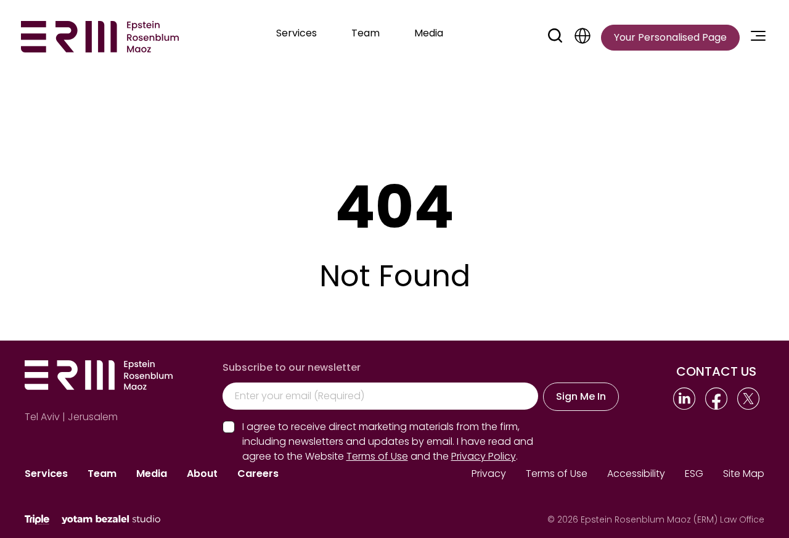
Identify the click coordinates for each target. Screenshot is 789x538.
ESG (694, 473)
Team (102, 473)
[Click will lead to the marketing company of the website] (37, 520)
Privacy (489, 473)
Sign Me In (581, 396)
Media (151, 473)
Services (46, 473)
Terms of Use (556, 473)
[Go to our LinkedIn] (684, 398)
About (202, 473)
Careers (258, 473)
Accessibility (636, 473)
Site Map (743, 473)
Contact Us (716, 371)
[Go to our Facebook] (716, 398)
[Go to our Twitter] (748, 398)
